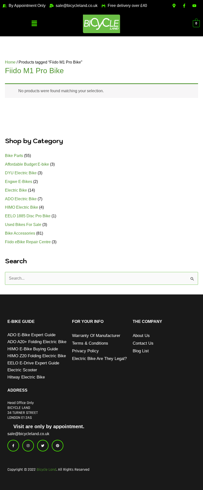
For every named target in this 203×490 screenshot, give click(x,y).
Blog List (141, 351)
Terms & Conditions (90, 343)
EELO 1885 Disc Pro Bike (28, 216)
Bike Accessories (20, 233)
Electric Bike (16, 190)
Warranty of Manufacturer (96, 335)
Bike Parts (14, 156)
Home (10, 62)
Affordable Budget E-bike (27, 164)
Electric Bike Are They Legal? (99, 358)
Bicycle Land (46, 469)
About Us (141, 335)
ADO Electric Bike (21, 199)
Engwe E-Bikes (18, 181)
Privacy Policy (85, 351)
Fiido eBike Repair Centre (28, 242)
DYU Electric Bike (21, 173)
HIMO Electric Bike (21, 207)
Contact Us (143, 343)
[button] (34, 23)
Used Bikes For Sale (23, 225)
